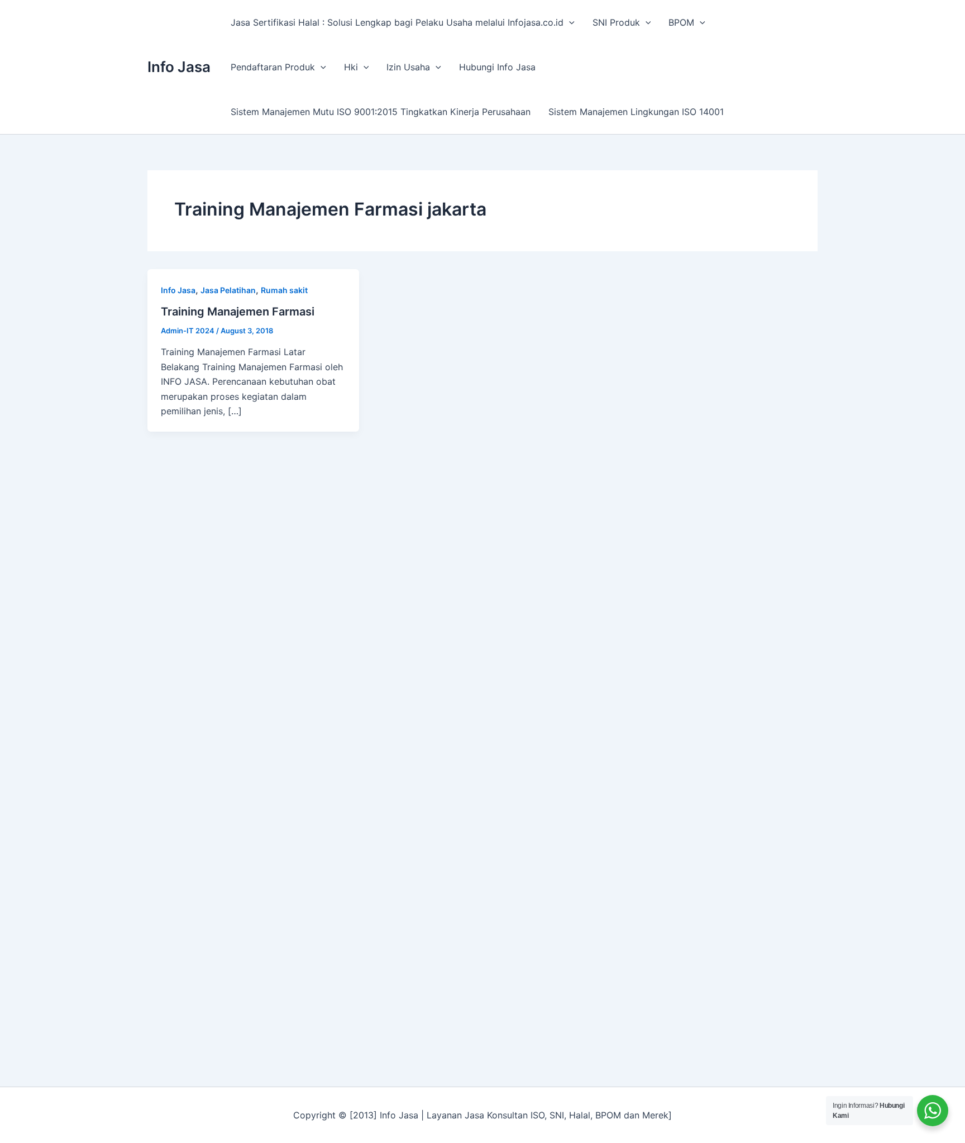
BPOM (681, 22)
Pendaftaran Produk (273, 67)
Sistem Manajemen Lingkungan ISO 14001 (636, 111)
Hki (351, 67)
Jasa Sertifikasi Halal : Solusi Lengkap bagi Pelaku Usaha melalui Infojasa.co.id (397, 22)
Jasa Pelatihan (228, 290)
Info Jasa (179, 66)
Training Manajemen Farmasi (237, 311)
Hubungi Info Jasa (497, 67)
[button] (569, 22)
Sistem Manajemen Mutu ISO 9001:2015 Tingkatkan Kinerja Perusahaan (381, 111)
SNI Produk (616, 22)
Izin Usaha (408, 67)
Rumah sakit (284, 290)
